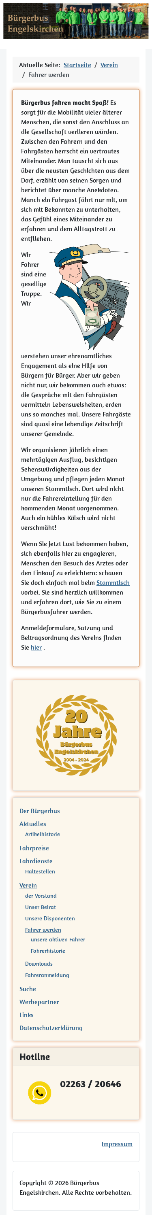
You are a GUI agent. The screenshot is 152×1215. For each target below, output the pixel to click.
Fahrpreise (34, 848)
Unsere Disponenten (50, 918)
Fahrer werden (43, 929)
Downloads (39, 963)
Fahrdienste (36, 861)
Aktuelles (32, 824)
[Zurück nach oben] (138, 1200)
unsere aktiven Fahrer (58, 939)
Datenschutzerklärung (51, 1028)
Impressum (117, 1144)
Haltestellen (40, 871)
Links (26, 1015)
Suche (27, 989)
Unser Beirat (40, 907)
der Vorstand (41, 895)
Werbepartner (39, 1002)
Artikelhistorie (42, 834)
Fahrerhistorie (48, 950)
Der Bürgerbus (39, 811)
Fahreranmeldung (47, 975)
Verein (28, 885)
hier (36, 647)
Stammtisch (113, 582)
